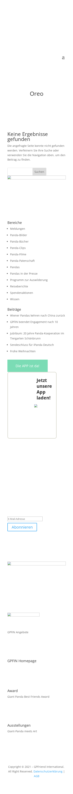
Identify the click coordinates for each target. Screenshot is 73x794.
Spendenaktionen (21, 293)
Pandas (15, 267)
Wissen (14, 299)
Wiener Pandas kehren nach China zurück (37, 315)
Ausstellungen (19, 725)
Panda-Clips (18, 248)
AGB (36, 776)
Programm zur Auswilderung (29, 280)
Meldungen (17, 228)
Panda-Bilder (18, 235)
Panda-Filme (18, 254)
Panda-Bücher (19, 241)
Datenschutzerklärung (47, 771)
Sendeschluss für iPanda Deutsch (32, 345)
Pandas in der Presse (24, 273)
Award (12, 690)
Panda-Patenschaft (22, 261)
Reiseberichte (19, 286)
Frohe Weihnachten (23, 351)
